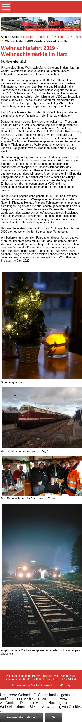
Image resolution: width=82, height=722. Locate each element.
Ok (53, 717)
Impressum (20, 685)
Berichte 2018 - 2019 (68, 37)
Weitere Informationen (22, 717)
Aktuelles (43, 37)
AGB (33, 685)
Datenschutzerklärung (55, 685)
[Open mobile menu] (5, 7)
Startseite (26, 37)
